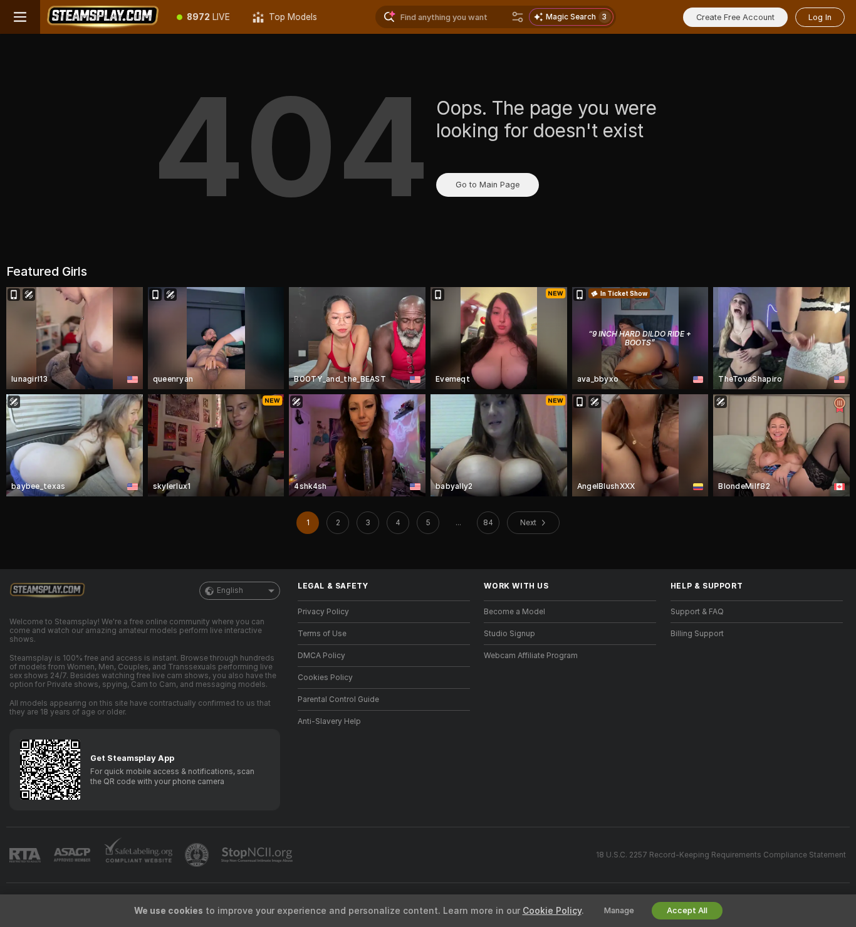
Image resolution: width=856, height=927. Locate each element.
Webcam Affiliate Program (531, 655)
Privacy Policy (323, 611)
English (230, 590)
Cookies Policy (325, 677)
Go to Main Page (487, 184)
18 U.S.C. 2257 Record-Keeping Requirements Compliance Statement (721, 855)
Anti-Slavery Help (329, 721)
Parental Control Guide (338, 699)
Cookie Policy (552, 911)
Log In (820, 17)
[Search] (517, 17)
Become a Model (514, 611)
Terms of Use (322, 633)
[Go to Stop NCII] (258, 854)
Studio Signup (509, 633)
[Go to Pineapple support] (198, 855)
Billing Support (697, 633)
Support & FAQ (697, 611)
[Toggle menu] (20, 17)
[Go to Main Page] (102, 17)
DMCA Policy (321, 655)
